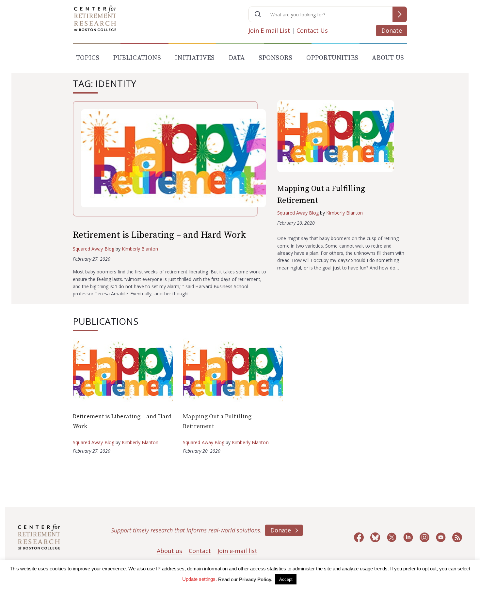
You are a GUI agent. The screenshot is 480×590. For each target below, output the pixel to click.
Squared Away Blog (93, 249)
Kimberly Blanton (140, 249)
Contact (200, 551)
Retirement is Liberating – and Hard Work (159, 235)
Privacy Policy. (255, 579)
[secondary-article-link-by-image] (342, 137)
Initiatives (195, 58)
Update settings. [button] (199, 579)
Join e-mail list (237, 551)
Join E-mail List (269, 30)
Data (237, 58)
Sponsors (276, 58)
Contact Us (312, 30)
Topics (87, 58)
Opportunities (332, 58)
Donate (391, 30)
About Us (388, 58)
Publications (137, 58)
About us (169, 551)
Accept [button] (286, 579)
